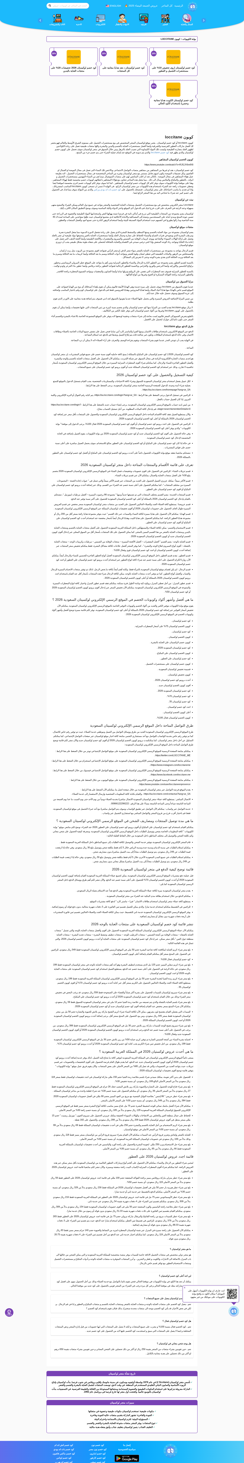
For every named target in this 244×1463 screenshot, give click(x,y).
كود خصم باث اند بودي (64, 1449)
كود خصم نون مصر (98, 1449)
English (115, 5)
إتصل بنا (126, 1445)
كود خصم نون (97, 1445)
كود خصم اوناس (63, 1458)
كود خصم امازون (98, 1453)
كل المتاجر (167, 5)
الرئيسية (178, 5)
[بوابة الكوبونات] (193, 6)
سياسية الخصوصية (127, 1449)
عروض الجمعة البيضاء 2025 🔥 (141, 5)
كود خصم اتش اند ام (64, 1445)
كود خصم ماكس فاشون (64, 1453)
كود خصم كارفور (98, 1458)
